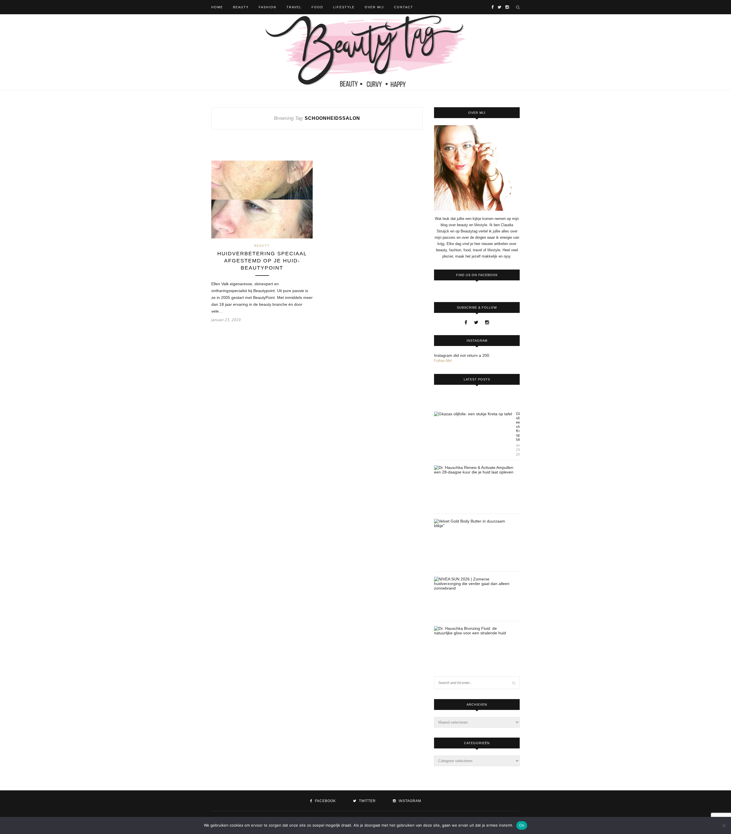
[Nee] (724, 825)
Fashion (267, 7)
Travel (294, 7)
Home (217, 7)
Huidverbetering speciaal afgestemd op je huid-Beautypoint (262, 261)
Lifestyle (344, 7)
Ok (521, 825)
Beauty (241, 7)
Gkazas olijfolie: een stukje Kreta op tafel (518, 427)
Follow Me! (443, 361)
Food (317, 7)
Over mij (374, 7)
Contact (403, 7)
